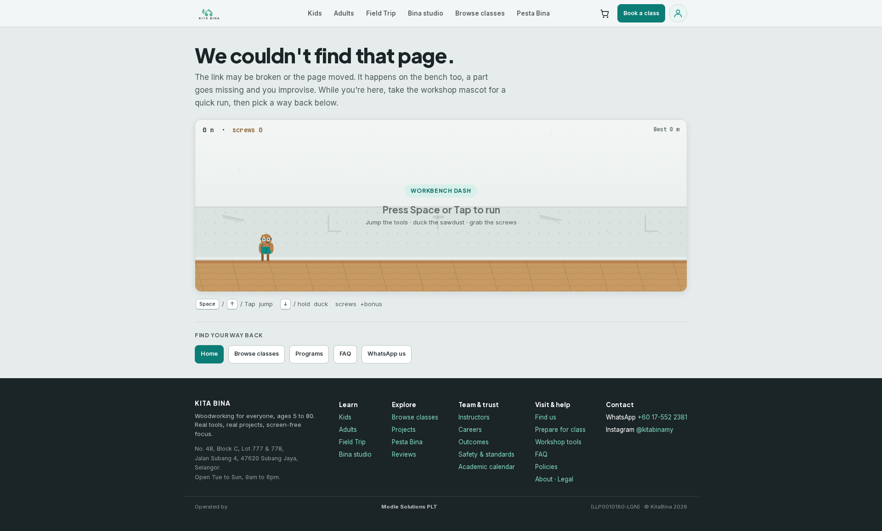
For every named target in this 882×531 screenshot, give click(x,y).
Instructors (474, 417)
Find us (545, 417)
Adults (344, 13)
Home (209, 353)
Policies (546, 466)
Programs (309, 353)
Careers (470, 429)
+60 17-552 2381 (662, 417)
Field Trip (381, 13)
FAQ (345, 353)
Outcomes (473, 442)
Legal (565, 479)
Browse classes (480, 13)
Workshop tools (558, 442)
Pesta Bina (533, 13)
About (544, 479)
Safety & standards (486, 454)
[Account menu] (678, 13)
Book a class (641, 13)
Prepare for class (560, 429)
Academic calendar (486, 466)
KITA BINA (228, 13)
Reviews (404, 454)
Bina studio (425, 13)
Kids (315, 13)
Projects (404, 429)
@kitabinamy (654, 429)
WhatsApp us (387, 353)
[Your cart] (604, 13)
